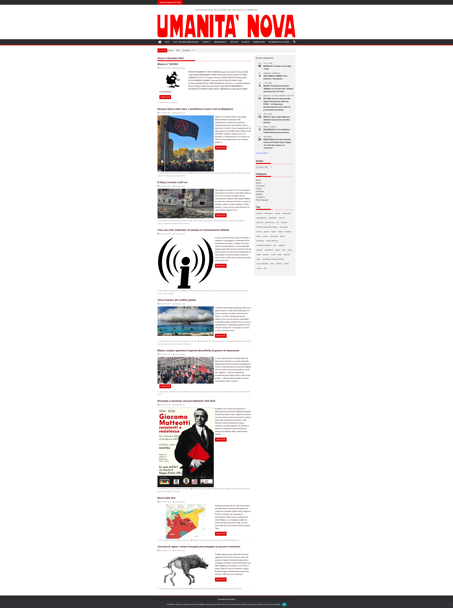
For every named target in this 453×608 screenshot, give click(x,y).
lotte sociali (246, 173)
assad (201, 540)
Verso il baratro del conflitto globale (176, 300)
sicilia (280, 254)
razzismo (160, 223)
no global (170, 293)
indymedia (233, 291)
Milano (226, 221)
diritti (208, 173)
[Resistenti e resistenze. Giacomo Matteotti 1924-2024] (185, 409)
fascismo (284, 222)
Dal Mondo (177, 341)
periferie (232, 221)
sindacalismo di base (243, 392)
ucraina (258, 268)
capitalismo (273, 218)
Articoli (171, 173)
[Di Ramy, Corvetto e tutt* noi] (185, 190)
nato (274, 245)
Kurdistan (288, 232)
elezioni (219, 588)
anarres (277, 213)
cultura (204, 489)
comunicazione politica (221, 291)
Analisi (166, 173)
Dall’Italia (259, 194)
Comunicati (260, 186)
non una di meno (162, 176)
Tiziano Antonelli (262, 264)
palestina (282, 245)
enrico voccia (270, 222)
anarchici (259, 213)
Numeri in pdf (259, 42)
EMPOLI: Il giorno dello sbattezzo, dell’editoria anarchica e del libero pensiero (276, 119)
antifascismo (197, 489)
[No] (450, 604)
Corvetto (195, 221)
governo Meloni (228, 588)
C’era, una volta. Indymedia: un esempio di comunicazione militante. (193, 230)
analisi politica (197, 588)
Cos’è (167, 42)
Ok (284, 604)
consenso (206, 588)
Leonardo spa (161, 344)
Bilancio (246, 42)
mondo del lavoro (216, 392)
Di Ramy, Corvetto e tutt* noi (172, 182)
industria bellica (246, 341)
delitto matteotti (213, 489)
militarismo (187, 344)
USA (265, 268)
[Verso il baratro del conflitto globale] (185, 308)
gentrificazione (219, 221)
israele (280, 232)
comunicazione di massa (205, 291)
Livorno (265, 236)
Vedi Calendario (262, 153)
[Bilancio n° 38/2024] (172, 72)
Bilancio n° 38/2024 (167, 64)
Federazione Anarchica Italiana (266, 227)
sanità (258, 254)
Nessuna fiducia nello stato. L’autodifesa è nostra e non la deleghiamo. (195, 109)
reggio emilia (236, 489)
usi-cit (159, 394)
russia (290, 250)
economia (259, 222)
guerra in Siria (212, 540)
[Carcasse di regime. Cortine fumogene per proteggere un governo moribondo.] (185, 554)
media (164, 293)
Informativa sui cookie (279, 42)
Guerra (228, 341)
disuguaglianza (208, 221)
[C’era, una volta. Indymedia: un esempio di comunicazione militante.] (185, 238)
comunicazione (190, 291)
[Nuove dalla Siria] (185, 506)
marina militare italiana (174, 344)
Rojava (277, 250)
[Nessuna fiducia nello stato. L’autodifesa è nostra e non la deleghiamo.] (185, 117)
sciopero (266, 254)
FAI (278, 222)
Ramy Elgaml (240, 221)
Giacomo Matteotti (225, 489)
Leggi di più (165, 97)
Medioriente (231, 540)
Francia (258, 232)
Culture (171, 489)
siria (237, 540)
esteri (205, 540)
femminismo (215, 173)
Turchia (286, 264)
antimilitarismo (205, 341)
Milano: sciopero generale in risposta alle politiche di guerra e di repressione (198, 350)
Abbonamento (220, 42)
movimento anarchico (263, 245)
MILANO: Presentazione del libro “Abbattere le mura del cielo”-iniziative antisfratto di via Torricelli (278, 88)
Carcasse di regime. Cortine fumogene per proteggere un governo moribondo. (199, 546)
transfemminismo (179, 176)
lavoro (258, 236)
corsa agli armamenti (218, 341)
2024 (161, 102)
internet (240, 291)
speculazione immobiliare (181, 223)
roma (171, 176)
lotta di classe (191, 392)
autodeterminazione (199, 173)
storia (243, 489)
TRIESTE (279, 264)
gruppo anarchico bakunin (228, 173)
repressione (168, 223)
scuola (273, 254)
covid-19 (282, 218)
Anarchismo (269, 213)
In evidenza (260, 197)
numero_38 (173, 102)
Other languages (262, 200)
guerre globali (235, 341)
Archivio (234, 42)
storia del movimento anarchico (273, 259)
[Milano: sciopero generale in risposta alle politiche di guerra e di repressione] (185, 358)
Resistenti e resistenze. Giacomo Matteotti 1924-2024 (186, 401)
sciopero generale (229, 392)
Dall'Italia (177, 173)
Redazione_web (180, 68)
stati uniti (287, 254)
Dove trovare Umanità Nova (186, 42)
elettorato (213, 588)
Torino (272, 264)
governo (266, 232)
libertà (239, 173)
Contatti (206, 42)
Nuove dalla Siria (166, 498)
